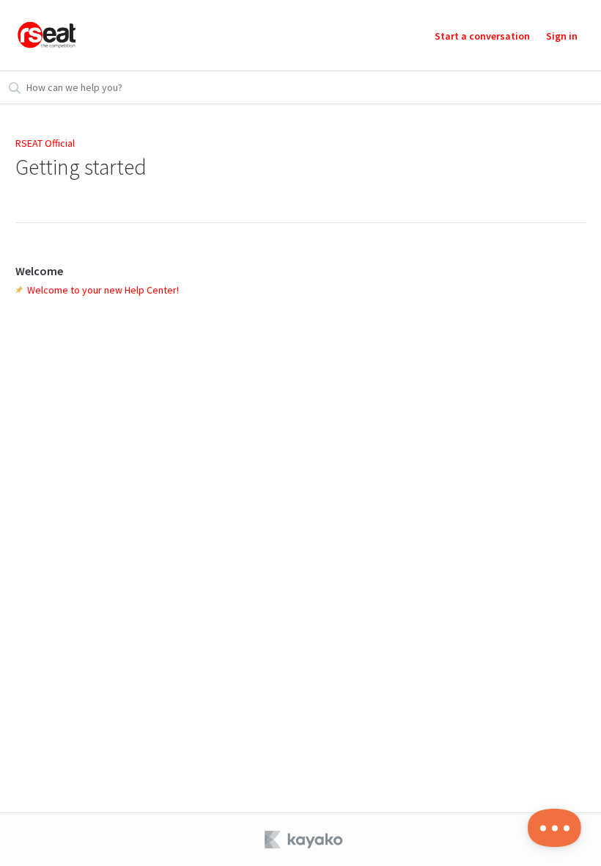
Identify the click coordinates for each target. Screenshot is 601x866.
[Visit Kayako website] (305, 839)
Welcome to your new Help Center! (103, 289)
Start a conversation (482, 36)
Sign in (562, 36)
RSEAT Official (45, 143)
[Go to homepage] (46, 35)
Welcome (39, 270)
